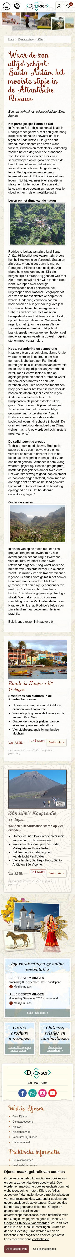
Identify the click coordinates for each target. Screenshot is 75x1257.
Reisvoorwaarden (22, 1160)
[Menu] (6, 6)
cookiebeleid (40, 1239)
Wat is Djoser (26, 1109)
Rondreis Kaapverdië (30, 691)
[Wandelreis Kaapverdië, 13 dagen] (37, 789)
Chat (44, 1082)
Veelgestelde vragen (24, 1165)
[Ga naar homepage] (37, 6)
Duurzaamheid (21, 1142)
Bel (30, 1082)
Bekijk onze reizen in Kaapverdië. (31, 621)
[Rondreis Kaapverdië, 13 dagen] (37, 659)
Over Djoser (19, 1116)
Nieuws (16, 1126)
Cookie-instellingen (44, 1248)
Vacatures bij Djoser (24, 1137)
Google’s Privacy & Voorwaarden (26, 1223)
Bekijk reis (55, 742)
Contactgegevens (23, 1121)
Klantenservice (21, 1131)
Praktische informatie (34, 1152)
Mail (36, 1082)
